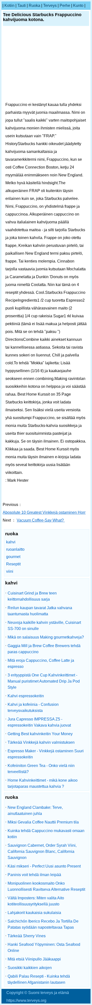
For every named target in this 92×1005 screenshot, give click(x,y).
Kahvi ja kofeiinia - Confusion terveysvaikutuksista (33, 707)
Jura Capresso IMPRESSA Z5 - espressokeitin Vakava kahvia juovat (39, 722)
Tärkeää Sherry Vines (27, 936)
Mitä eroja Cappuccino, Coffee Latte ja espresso (41, 663)
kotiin (9, 5)
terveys (50, 5)
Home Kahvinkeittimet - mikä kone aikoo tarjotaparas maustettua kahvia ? (43, 783)
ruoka (34, 5)
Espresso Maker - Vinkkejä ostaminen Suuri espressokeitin (46, 754)
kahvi (10, 542)
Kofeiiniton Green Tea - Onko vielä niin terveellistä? (41, 769)
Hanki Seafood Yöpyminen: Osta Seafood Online (44, 947)
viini (9, 571)
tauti (21, 5)
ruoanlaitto (15, 549)
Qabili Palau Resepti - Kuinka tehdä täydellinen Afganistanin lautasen (39, 979)
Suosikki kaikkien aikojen (30, 968)
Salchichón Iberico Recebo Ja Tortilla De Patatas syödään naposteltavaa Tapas (43, 924)
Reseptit (13, 564)
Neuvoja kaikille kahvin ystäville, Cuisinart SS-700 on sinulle (44, 625)
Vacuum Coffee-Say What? (41, 520)
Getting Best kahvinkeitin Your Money (40, 734)
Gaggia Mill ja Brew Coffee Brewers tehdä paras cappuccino (44, 649)
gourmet (13, 557)
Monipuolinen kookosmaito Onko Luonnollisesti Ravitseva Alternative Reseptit (46, 886)
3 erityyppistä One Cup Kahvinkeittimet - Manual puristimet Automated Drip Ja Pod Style (44, 681)
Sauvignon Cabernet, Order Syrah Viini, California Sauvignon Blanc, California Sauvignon (42, 851)
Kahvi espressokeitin (26, 696)
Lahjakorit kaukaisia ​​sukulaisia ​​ (35, 913)
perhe (65, 5)
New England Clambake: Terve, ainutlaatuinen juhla (35, 810)
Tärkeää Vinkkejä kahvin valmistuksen (41, 742)
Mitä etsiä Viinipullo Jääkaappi (34, 959)
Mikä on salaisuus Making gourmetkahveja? (46, 637)
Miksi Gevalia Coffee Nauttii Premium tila (43, 822)
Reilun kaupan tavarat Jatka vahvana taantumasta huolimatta (40, 611)
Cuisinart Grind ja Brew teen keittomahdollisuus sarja (32, 596)
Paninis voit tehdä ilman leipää (34, 875)
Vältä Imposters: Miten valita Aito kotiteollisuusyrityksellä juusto (36, 901)
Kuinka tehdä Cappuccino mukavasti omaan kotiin (46, 834)
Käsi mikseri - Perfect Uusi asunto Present (44, 866)
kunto (78, 5)
